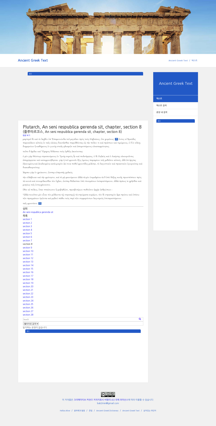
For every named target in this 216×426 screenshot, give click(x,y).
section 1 (27, 219)
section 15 (28, 269)
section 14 (28, 265)
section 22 (28, 293)
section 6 (27, 237)
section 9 (27, 248)
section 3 (27, 226)
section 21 (28, 290)
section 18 (28, 279)
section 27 (28, 311)
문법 (90, 411)
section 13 (28, 262)
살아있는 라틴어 (149, 411)
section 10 (28, 251)
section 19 (28, 283)
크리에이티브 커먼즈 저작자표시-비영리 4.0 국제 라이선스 (101, 400)
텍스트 (194, 61)
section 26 (28, 308)
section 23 (28, 297)
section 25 (28, 304)
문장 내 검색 (161, 112)
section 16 (28, 272)
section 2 (27, 223)
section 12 (28, 258)
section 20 (28, 286)
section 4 (27, 230)
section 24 (28, 301)
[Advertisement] (175, 170)
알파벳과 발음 (79, 411)
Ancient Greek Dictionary (107, 411)
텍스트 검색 (161, 105)
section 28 (28, 315)
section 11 (28, 254)
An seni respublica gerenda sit (38, 212)
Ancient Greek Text (33, 60)
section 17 (28, 276)
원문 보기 (26, 135)
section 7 (27, 240)
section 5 (27, 233)
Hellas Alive (65, 411)
